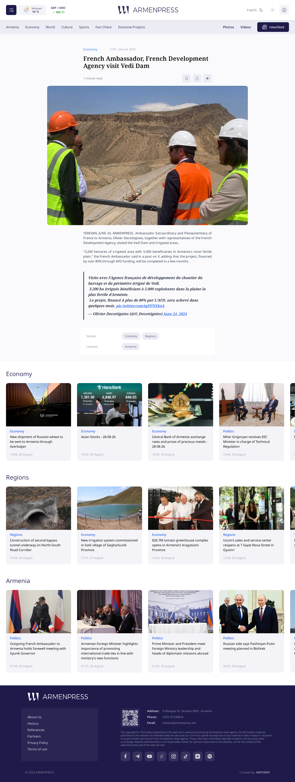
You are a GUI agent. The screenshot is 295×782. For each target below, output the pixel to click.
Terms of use (37, 749)
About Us (34, 717)
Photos (228, 27)
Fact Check (104, 27)
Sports (84, 27)
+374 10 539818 (172, 717)
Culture (67, 27)
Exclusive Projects (131, 27)
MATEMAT (263, 772)
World (50, 27)
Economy (32, 27)
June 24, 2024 (175, 313)
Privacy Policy (37, 743)
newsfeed (276, 27)
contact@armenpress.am (179, 723)
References (36, 730)
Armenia (12, 27)
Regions (150, 336)
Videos (245, 27)
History (33, 723)
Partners (34, 736)
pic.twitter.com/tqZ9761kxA (140, 305)
